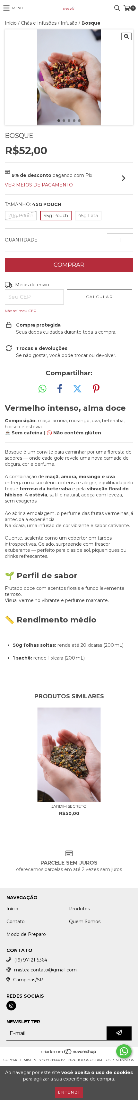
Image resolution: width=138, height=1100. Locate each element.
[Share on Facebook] (60, 389)
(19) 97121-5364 (30, 960)
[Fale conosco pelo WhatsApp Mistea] (124, 1051)
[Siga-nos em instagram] (11, 1005)
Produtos (79, 909)
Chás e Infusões (38, 23)
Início (11, 23)
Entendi (69, 1092)
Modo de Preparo (26, 934)
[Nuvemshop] (69, 1053)
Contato (15, 921)
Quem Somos (84, 921)
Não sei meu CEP (21, 310)
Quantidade (21, 240)
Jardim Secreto (69, 806)
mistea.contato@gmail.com (45, 970)
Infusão (69, 23)
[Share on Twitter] (77, 389)
